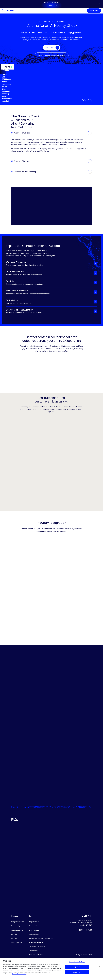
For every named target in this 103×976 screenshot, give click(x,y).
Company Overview (17, 922)
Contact (14, 938)
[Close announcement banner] (99, 3)
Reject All (77, 967)
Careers (14, 934)
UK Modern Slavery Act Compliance (41, 938)
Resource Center (17, 930)
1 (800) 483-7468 (85, 930)
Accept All (76, 972)
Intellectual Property (36, 942)
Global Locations (16, 942)
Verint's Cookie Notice (19, 974)
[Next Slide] (90, 100)
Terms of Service (35, 926)
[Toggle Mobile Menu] (3, 10)
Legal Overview (34, 922)
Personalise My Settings (37, 955)
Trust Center (33, 951)
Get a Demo (94, 10)
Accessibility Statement (37, 946)
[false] (100, 966)
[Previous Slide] (84, 100)
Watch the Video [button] (5, 77)
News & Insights (16, 926)
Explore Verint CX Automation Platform (51, 55)
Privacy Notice (34, 930)
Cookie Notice (34, 934)
